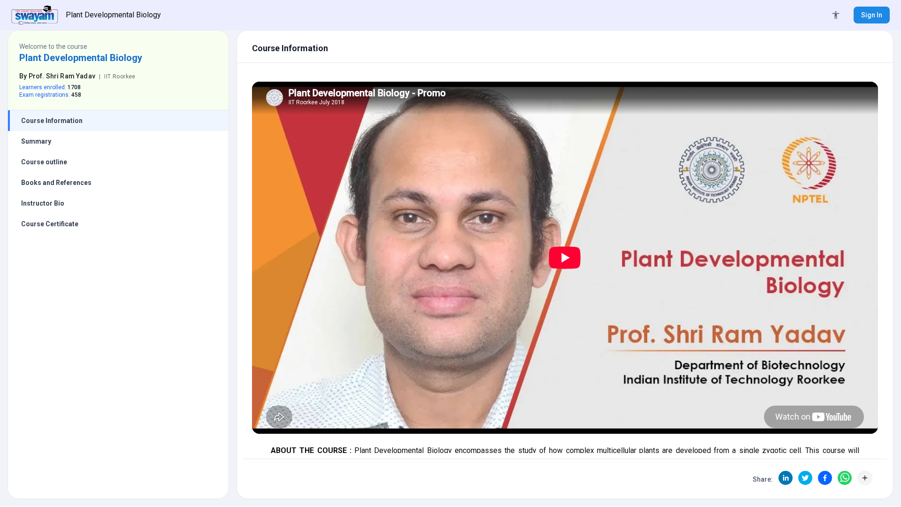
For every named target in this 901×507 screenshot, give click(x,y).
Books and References (56, 182)
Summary (36, 141)
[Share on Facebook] (825, 478)
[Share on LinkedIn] (786, 478)
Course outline (44, 162)
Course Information (52, 120)
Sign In (871, 15)
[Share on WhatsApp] (845, 478)
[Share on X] (805, 478)
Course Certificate (49, 224)
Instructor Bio (42, 203)
